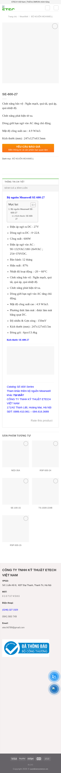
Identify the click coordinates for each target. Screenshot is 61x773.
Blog (30, 765)
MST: (4, 592)
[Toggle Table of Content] (31, 204)
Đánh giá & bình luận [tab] (16, 188)
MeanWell (24, 16)
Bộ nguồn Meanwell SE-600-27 (22, 211)
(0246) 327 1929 (10, 610)
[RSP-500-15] (15, 528)
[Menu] (56, 7)
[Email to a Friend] (15, 165)
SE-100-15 (16, 508)
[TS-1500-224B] (45, 491)
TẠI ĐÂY (18, 395)
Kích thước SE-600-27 (24, 217)
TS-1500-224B (45, 508)
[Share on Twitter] (10, 165)
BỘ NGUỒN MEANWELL (42, 16)
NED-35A (15, 470)
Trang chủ (12, 16)
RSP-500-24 (45, 470)
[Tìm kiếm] (47, 7)
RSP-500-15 (15, 545)
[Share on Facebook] (5, 165)
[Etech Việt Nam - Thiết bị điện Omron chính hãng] (21, 7)
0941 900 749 (9, 616)
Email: (5, 623)
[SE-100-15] (15, 491)
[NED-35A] (15, 453)
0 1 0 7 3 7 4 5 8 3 (10, 596)
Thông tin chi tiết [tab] (15, 182)
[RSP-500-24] (45, 453)
